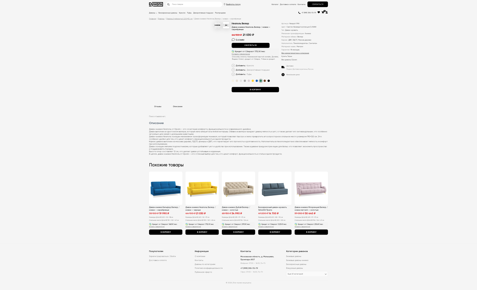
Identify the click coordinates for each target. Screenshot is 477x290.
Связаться (317, 4)
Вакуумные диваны (294, 268)
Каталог (275, 4)
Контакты (301, 4)
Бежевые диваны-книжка (297, 260)
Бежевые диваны (293, 256)
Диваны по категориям (205, 264)
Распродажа (220, 13)
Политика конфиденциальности (209, 268)
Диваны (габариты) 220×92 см (179, 19)
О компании (200, 256)
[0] (322, 12)
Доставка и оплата (288, 4)
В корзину (255, 89)
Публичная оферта (203, 272)
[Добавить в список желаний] (278, 22)
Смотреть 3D (250, 45)
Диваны (152, 13)
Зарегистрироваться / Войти (162, 256)
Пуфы (189, 13)
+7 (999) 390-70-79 (309, 13)
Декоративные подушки (203, 13)
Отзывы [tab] (157, 106)
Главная (152, 19)
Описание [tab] (177, 106)
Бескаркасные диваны (168, 13)
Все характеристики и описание (295, 53)
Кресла (182, 13)
